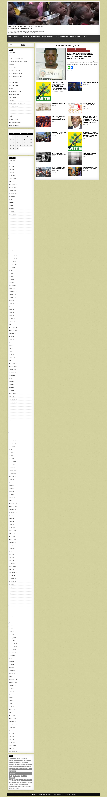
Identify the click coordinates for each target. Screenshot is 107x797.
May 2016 (11, 521)
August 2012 (12, 655)
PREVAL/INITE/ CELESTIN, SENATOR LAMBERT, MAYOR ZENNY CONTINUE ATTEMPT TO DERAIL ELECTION (90, 134)
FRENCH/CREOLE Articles (14, 40)
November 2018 (13, 438)
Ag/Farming (16, 36)
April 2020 (11, 387)
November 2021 (13, 330)
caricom (25, 760)
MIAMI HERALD (12, 97)
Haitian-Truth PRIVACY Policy (64, 40)
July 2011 (11, 694)
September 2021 (13, 336)
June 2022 (11, 309)
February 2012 (12, 673)
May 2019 (11, 420)
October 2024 (12, 226)
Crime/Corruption (35, 36)
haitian (10, 776)
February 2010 (12, 745)
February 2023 (12, 285)
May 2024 (11, 241)
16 (17, 142)
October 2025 (12, 190)
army (18, 758)
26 (27, 145)
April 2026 (11, 172)
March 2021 (12, 354)
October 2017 (12, 473)
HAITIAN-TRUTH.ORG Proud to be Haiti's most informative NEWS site (25, 28)
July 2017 (11, 482)
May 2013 (11, 629)
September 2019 (13, 408)
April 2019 (11, 423)
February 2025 (12, 214)
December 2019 (13, 399)
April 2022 (11, 315)
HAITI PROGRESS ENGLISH (15, 73)
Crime (21, 764)
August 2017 (12, 479)
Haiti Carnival (24, 776)
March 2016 (12, 527)
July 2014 (11, 587)
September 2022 (13, 300)
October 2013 (12, 614)
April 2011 (11, 703)
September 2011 (13, 688)
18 (24, 142)
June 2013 (11, 626)
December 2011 (13, 679)
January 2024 (12, 253)
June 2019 (11, 417)
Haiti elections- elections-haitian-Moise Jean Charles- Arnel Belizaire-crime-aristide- (19, 780)
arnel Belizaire (24, 758)
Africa (10, 758)
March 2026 (12, 175)
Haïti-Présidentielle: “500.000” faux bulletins (90, 83)
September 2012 (13, 652)
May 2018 (11, 455)
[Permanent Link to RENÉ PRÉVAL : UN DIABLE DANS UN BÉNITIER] (75, 158)
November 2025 (13, 187)
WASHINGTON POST (14, 125)
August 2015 (12, 548)
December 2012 (13, 643)
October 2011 (12, 685)
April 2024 (11, 244)
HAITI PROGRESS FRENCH (15, 76)
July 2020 (11, 378)
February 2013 (12, 637)
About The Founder (50, 40)
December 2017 (13, 467)
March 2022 (12, 318)
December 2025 (13, 184)
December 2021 (13, 327)
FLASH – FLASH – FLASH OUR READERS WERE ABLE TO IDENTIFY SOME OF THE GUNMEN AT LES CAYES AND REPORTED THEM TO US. (90, 119)
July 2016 (11, 515)
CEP (9, 762)
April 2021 (11, 351)
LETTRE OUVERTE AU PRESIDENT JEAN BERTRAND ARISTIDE (58, 154)
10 (20, 139)
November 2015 (13, 539)
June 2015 (11, 554)
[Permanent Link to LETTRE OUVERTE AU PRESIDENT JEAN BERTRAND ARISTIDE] (43, 157)
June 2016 (11, 518)
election (20, 766)
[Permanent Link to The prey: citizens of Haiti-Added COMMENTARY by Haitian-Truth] (43, 172)
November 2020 (13, 366)
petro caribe (11, 786)
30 (17, 148)
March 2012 (12, 670)
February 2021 (12, 357)
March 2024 (12, 247)
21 (10, 145)
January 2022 (12, 324)
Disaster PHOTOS (64, 36)
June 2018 (11, 452)
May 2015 (11, 557)
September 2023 (13, 264)
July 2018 (11, 450)
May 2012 (11, 664)
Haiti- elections (12, 771)
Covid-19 (16, 764)
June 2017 (11, 485)
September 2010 (13, 724)
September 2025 (13, 193)
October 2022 (12, 297)
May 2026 (11, 169)
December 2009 (13, 751)
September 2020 (13, 372)
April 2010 (11, 739)
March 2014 (12, 599)
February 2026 (12, 178)
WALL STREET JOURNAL (15, 122)
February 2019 (12, 429)
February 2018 (12, 461)
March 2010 (12, 742)
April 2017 (11, 491)
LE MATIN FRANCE (13, 85)
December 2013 (13, 608)
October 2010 (12, 721)
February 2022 (12, 321)
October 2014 (12, 578)
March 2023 (12, 282)
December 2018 (13, 435)
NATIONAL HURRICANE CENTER (17, 103)
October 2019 (12, 405)
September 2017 (13, 476)
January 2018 (12, 464)
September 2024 (13, 229)
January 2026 (12, 181)
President (18, 786)
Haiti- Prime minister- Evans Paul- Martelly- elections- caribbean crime (20, 773)
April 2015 (11, 560)
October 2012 (12, 649)
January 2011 (12, 712)
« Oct (10, 153)
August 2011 (12, 691)
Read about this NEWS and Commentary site (32, 40)
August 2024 (12, 232)
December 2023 (13, 256)
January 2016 (12, 533)
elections (25, 766)
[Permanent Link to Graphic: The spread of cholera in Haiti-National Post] (75, 108)
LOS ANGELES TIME (14, 94)
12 (27, 139)
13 (31, 139)
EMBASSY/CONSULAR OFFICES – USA (18, 61)
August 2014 (12, 584)
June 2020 (11, 381)
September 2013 (13, 617)
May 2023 (11, 276)
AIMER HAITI (12, 52)
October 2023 (12, 262)
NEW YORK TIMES (13, 106)
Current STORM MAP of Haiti (16, 58)
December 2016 (13, 503)
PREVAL (11, 112)
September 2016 (13, 512)
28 (10, 148)
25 (24, 145)
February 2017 (12, 497)
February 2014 (12, 602)
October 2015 (12, 542)
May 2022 (11, 312)
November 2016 (13, 506)
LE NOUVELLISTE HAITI (15, 91)
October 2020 (12, 369)
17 (20, 142)
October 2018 (12, 441)
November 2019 (13, 402)
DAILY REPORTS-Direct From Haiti (49, 36)
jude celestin (11, 782)
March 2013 (12, 635)
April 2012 (11, 667)
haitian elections (16, 776)
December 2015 (13, 536)
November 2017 (13, 470)
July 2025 (11, 199)
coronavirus (24, 762)
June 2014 (11, 590)
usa (14, 788)
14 (10, 142)
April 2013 (11, 632)
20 (31, 142)
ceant (30, 760)
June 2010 (11, 733)
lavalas (29, 782)
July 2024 (11, 235)
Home (9, 36)
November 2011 (13, 682)
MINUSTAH (11, 100)
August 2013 (12, 620)
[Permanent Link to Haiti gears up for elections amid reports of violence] (43, 137)
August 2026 (12, 160)
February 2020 (12, 393)
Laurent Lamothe (23, 782)
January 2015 (12, 569)
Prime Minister (28, 786)
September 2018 (13, 444)
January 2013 (12, 640)
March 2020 (12, 390)
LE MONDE (11, 88)
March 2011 (12, 706)
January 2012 (12, 676)
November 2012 (13, 646)
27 (31, 145)
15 (13, 142)
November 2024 (13, 223)
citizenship (14, 762)
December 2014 (13, 572)
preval (22, 786)
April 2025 (11, 208)
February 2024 (12, 250)
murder (20, 784)
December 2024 (13, 220)
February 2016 (12, 530)
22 (13, 145)
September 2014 (13, 581)
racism (10, 788)
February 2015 (12, 566)
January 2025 (12, 217)
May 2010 (11, 736)
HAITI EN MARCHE (13, 67)
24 (20, 145)
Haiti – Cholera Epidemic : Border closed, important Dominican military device (58, 118)
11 (24, 139)
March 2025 (12, 211)
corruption (11, 764)
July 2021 (11, 342)
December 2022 (13, 291)
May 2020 (11, 384)
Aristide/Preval (25, 36)
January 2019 (12, 432)
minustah (16, 784)
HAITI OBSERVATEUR (14, 70)
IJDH (10, 79)
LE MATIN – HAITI (13, 82)
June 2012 (11, 661)
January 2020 (12, 396)
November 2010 (13, 718)
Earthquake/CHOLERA (75, 36)
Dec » (13, 153)
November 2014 (13, 575)
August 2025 (12, 196)
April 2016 (11, 524)
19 (27, 142)
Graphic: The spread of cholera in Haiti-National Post (89, 105)
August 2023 (12, 267)
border (15, 760)
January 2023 (12, 288)
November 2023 (13, 259)
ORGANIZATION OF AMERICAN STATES (19, 109)
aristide (14, 758)
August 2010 (12, 727)
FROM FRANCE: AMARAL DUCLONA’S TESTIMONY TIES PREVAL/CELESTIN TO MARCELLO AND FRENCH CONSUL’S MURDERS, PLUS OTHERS (80, 55)
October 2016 (12, 509)
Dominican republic (27, 764)
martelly (11, 784)
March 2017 (12, 494)
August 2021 (12, 339)
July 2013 (11, 623)
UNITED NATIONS (13, 119)
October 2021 (12, 333)
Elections (85, 36)
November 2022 (13, 294)
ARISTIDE (11, 55)
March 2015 (12, 563)
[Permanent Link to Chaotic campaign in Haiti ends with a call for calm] (75, 171)
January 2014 (12, 605)
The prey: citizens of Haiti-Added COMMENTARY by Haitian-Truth (58, 169)
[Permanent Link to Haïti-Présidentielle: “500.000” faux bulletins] (75, 86)
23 (17, 145)
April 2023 (11, 279)
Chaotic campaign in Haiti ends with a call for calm (90, 168)
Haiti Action (11, 64)
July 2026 (11, 163)
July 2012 (11, 658)
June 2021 (11, 345)
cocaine (19, 762)
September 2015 (13, 545)
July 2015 (11, 551)
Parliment (26, 784)
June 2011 (11, 697)
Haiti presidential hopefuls (58, 103)
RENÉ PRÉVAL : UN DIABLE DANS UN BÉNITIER (89, 153)
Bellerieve (11, 760)
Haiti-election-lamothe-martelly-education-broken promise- (19, 769)
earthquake (15, 766)
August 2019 (12, 411)
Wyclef (17, 788)
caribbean (21, 760)
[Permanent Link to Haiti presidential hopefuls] (43, 107)
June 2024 (11, 238)
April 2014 (11, 596)
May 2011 (11, 700)
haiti (30, 766)
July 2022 (11, 306)
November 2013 (13, 611)
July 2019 (11, 414)
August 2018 (12, 447)
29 (13, 148)
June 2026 (11, 166)
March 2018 (12, 458)
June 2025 (11, 202)
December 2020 (13, 363)
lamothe (17, 782)
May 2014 (11, 593)
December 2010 (13, 715)
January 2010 (12, 748)
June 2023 (11, 273)
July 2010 (11, 730)
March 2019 (12, 426)
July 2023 (11, 270)
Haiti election (11, 778)
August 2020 (12, 375)
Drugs (10, 766)
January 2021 (12, 360)
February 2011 (12, 709)
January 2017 (12, 500)
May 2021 (11, 348)
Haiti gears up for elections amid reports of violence (59, 133)
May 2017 (11, 488)
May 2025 (11, 205)
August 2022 (12, 303)
